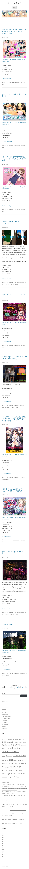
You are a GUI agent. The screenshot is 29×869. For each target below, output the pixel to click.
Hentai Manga (5, 714)
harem (15, 748)
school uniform (14, 767)
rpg (7, 767)
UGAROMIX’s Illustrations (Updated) (18, 810)
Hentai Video (22, 673)
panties (14, 763)
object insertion (5, 760)
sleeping (20, 770)
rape (4, 767)
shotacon (12, 770)
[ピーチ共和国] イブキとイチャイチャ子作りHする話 (14, 786)
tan (19, 773)
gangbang (16, 745)
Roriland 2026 (5, 866)
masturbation (21, 756)
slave (17, 770)
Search (3, 693)
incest (19, 748)
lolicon (9, 755)
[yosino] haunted (8, 624)
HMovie (3, 726)
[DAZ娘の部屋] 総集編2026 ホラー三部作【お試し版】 (14, 795)
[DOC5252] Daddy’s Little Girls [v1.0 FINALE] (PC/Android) (14, 358)
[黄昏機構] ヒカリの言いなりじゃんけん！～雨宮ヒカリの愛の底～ (14, 490)
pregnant (23, 763)
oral (11, 759)
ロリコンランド (14, 3)
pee (18, 763)
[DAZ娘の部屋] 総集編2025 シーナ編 (16, 819)
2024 (3, 837)
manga (14, 756)
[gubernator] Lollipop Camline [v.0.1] (12, 553)
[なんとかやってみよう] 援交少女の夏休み (14, 95)
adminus (4, 819)
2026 (3, 834)
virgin (10, 777)
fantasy (24, 742)
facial (21, 742)
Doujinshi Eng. (7, 718)
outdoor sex (6, 763)
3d (2, 739)
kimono (3, 756)
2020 (3, 845)
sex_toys (5, 770)
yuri (18, 777)
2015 (3, 854)
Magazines (4, 728)
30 (22, 687)
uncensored (6, 284)
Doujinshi (6, 722)
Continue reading (7, 78)
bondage (22, 739)
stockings (6, 773)
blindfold (17, 739)
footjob (10, 745)
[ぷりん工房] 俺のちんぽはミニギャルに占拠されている (14, 784)
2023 (3, 839)
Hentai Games (5, 712)
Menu (14, 7)
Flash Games (16, 82)
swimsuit (14, 773)
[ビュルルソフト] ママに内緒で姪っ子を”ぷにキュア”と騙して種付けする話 (14, 159)
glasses (23, 745)
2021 (3, 843)
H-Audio (21, 477)
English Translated (7, 716)
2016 (3, 853)
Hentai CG (4, 711)
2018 (3, 849)
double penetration (8, 742)
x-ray (14, 777)
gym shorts (4, 748)
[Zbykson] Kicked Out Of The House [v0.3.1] (12, 222)
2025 (3, 835)
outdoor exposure (18, 760)
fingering (4, 745)
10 (17, 687)
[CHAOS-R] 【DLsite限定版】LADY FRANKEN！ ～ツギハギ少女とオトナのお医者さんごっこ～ (14, 419)
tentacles (23, 773)
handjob (10, 748)
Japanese (5, 720)
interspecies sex (23, 752)
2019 (3, 847)
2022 (3, 841)
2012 (3, 856)
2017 (3, 851)
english (17, 742)
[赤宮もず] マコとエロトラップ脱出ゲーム (14, 295)
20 (19, 687)
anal (5, 739)
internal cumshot (10, 751)
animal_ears (11, 739)
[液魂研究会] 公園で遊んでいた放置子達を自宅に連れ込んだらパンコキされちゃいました (14, 31)
